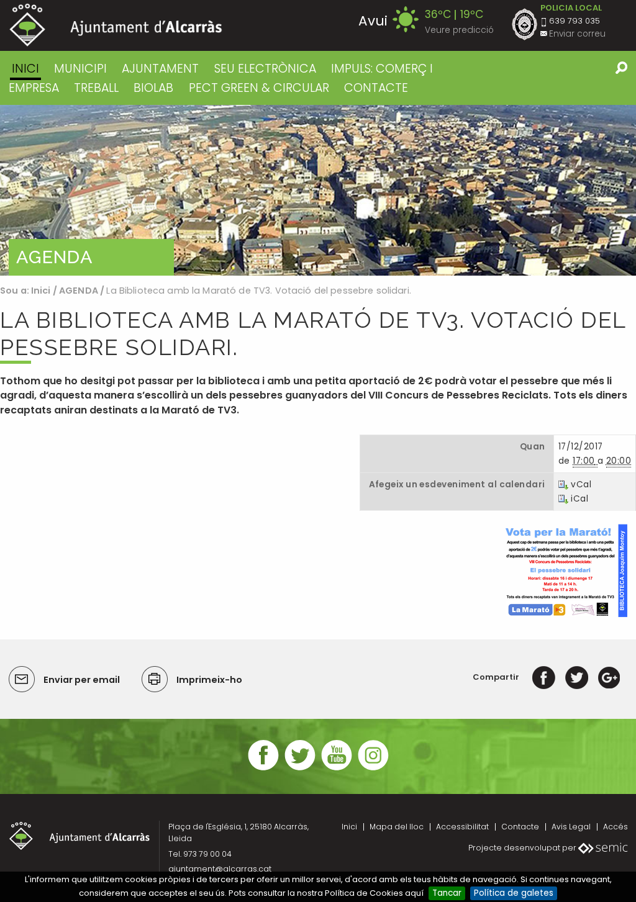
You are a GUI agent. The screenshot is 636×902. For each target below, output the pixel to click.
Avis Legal (571, 826)
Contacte (520, 826)
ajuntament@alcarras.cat (219, 869)
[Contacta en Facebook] (263, 769)
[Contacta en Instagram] (373, 769)
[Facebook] (543, 677)
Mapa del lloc (397, 826)
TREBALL (96, 87)
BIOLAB (153, 87)
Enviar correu (577, 34)
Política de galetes (513, 893)
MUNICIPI (80, 68)
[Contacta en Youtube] (336, 769)
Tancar (446, 893)
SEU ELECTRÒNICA (265, 68)
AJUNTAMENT (160, 68)
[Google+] (609, 677)
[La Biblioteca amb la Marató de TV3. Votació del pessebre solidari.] (565, 570)
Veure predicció (459, 30)
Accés (615, 826)
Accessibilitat (462, 826)
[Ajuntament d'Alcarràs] (116, 25)
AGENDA (78, 290)
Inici (25, 68)
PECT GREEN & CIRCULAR (259, 87)
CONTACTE (376, 87)
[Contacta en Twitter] (300, 769)
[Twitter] (576, 677)
